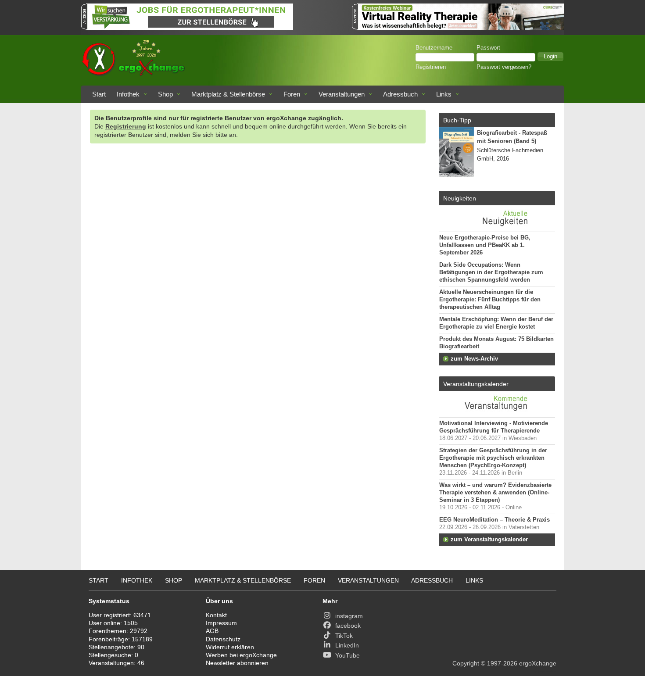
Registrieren (431, 67)
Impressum (221, 622)
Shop (165, 94)
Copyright (465, 663)
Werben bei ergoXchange (241, 654)
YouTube (347, 655)
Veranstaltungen (342, 94)
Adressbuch (400, 94)
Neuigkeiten (459, 198)
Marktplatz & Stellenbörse (228, 94)
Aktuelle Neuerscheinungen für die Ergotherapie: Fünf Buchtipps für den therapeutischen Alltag (490, 299)
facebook (348, 625)
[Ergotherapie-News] (497, 227)
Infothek (128, 94)
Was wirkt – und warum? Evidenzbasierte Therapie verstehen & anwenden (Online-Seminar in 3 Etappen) (495, 492)
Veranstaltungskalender (476, 383)
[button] (550, 56)
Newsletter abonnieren (237, 662)
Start (99, 94)
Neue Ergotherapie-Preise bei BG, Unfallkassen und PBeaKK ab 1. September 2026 (484, 245)
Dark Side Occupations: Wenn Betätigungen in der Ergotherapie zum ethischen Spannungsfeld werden (491, 272)
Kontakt (216, 615)
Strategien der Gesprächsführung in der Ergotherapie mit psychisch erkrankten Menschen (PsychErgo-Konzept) (493, 458)
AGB (212, 630)
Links (444, 94)
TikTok (344, 635)
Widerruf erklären (230, 647)
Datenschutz (223, 639)
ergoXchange (537, 663)
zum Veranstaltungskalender (489, 540)
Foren (291, 94)
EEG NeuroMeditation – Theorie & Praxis (494, 520)
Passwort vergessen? (504, 67)
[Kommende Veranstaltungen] (497, 412)
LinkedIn (347, 645)
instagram (349, 615)
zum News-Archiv (474, 359)
